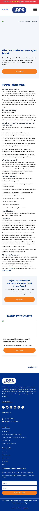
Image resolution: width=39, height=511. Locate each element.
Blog (3, 464)
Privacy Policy (28, 500)
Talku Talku (25, 508)
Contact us (5, 461)
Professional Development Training (12, 434)
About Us (4, 452)
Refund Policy (15, 1)
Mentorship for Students (9, 443)
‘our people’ (12, 268)
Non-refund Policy (21, 503)
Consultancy (5, 458)
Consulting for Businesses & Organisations (14, 437)
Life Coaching (6, 440)
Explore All (32, 367)
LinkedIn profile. (6, 270)
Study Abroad (6, 431)
